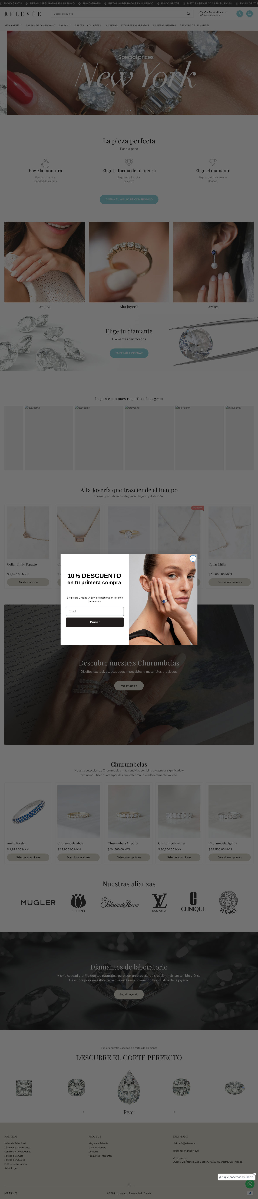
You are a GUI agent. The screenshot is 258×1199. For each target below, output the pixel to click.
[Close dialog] (193, 558)
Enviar (95, 622)
